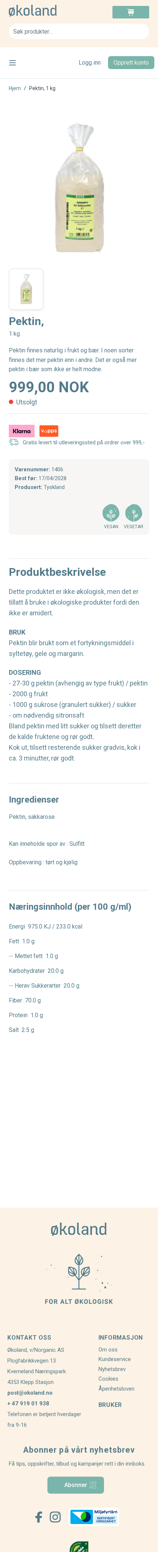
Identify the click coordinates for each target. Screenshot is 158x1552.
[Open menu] (12, 63)
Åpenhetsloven (116, 1388)
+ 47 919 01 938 (28, 1403)
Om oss (108, 1349)
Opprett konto (131, 62)
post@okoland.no (30, 1392)
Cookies (108, 1378)
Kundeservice (114, 1359)
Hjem (15, 88)
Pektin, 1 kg (42, 88)
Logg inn (90, 62)
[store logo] (44, 11)
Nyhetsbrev (112, 1369)
